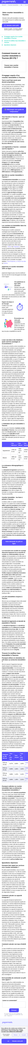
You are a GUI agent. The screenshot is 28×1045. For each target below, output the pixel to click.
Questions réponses (10, 45)
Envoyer (14, 1010)
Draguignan (16, 246)
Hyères (6, 263)
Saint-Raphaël (11, 261)
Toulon (9, 246)
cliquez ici (9, 1015)
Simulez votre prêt (13, 25)
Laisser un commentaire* (9, 1000)
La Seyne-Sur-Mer (21, 261)
